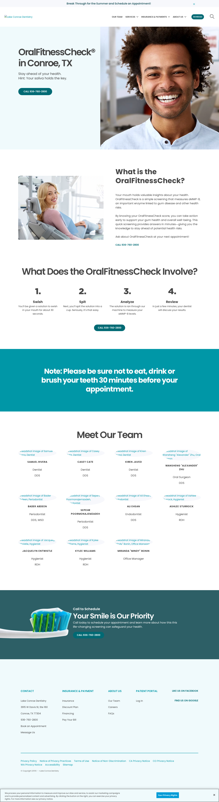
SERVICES (130, 16)
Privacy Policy (29, 761)
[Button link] (212, 16)
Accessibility (52, 764)
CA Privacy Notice (139, 761)
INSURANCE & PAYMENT (78, 691)
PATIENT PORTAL (146, 691)
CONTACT (27, 691)
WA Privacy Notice (31, 764)
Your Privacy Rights (167, 795)
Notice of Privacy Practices (55, 761)
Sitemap (68, 764)
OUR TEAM (117, 16)
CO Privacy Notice (163, 761)
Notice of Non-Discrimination (109, 761)
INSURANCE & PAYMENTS (154, 16)
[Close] (214, 795)
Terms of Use (81, 761)
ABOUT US (178, 16)
